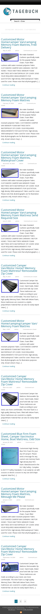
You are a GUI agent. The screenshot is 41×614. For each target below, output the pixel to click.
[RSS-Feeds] (21, 612)
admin (17, 50)
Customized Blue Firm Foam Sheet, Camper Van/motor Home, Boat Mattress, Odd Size (20, 436)
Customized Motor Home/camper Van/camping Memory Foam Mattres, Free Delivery (19, 43)
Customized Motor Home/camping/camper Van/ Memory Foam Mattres (19, 323)
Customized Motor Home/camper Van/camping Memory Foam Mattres (18, 97)
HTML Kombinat (28, 609)
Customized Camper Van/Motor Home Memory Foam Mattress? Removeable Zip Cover (19, 380)
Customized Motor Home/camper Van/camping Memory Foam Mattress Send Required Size (19, 214)
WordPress (11, 609)
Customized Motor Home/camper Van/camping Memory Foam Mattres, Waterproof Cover (18, 156)
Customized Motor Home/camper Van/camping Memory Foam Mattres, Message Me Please (18, 493)
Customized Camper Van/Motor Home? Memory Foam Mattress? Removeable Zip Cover (19, 269)
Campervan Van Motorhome (15, 607)
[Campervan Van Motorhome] (20, 18)
